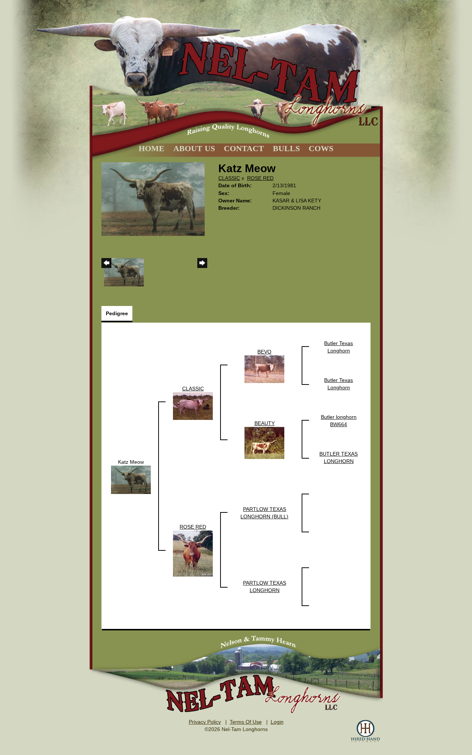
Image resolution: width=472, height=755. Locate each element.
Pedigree (117, 313)
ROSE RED (260, 178)
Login (277, 722)
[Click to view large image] (153, 199)
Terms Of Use (246, 722)
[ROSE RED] (193, 553)
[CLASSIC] (193, 405)
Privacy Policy (205, 722)
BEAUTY (264, 423)
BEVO (264, 352)
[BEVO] (264, 369)
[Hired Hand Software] (365, 731)
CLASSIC (229, 178)
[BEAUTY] (264, 442)
